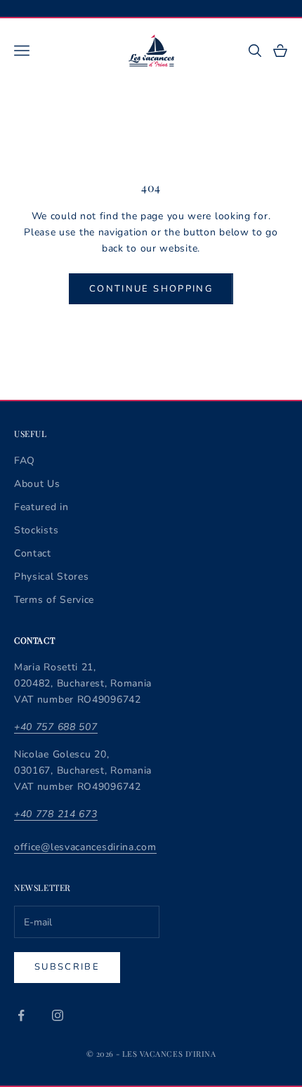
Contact (32, 553)
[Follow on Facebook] (21, 1015)
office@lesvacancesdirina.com (85, 847)
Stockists (36, 530)
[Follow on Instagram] (58, 1015)
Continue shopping (151, 288)
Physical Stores (51, 576)
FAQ (24, 460)
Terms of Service (54, 599)
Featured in (41, 507)
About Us (37, 483)
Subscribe (67, 967)
